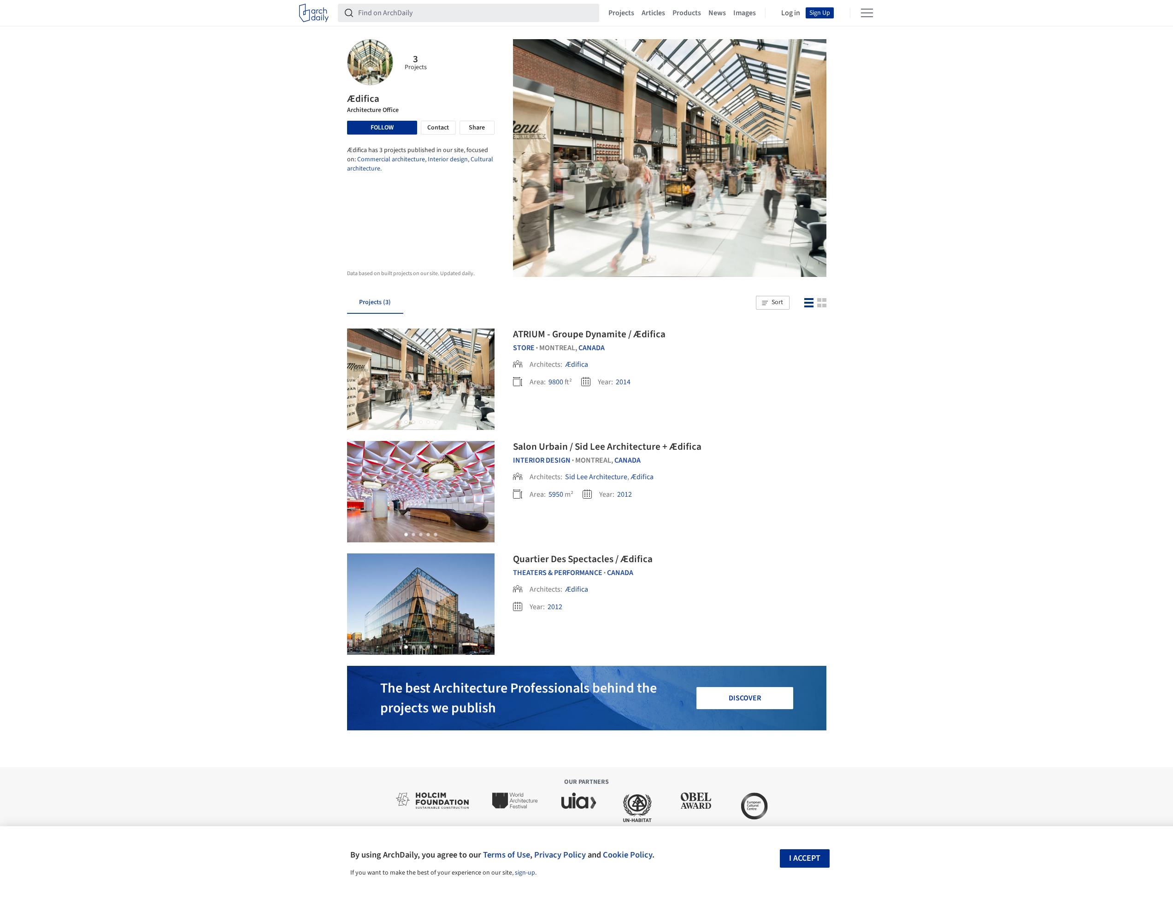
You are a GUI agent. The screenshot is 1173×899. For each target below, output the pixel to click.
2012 (624, 494)
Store (524, 348)
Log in (790, 13)
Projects (621, 13)
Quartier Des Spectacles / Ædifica (583, 559)
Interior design (448, 159)
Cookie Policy (627, 855)
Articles (653, 13)
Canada (591, 348)
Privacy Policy (560, 855)
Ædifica (576, 364)
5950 (555, 494)
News (717, 13)
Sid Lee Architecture (596, 477)
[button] (772, 303)
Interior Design (542, 460)
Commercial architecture (391, 159)
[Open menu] (867, 13)
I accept (804, 858)
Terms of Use (506, 855)
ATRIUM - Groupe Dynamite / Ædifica (589, 334)
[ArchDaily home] (314, 13)
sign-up (525, 872)
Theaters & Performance (557, 573)
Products (686, 13)
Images (744, 13)
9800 (555, 382)
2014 (623, 382)
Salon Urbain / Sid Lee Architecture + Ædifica (607, 446)
